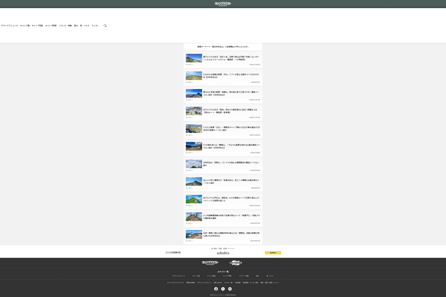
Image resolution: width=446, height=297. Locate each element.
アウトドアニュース (9, 25)
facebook (216, 288)
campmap (235, 261)
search (105, 25)
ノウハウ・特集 (65, 25)
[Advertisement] (277, 25)
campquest (210, 262)
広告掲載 (238, 283)
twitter (223, 288)
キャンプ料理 (50, 25)
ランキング (96, 25)
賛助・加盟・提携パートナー (270, 283)
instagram (230, 288)
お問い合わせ (217, 283)
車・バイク (84, 25)
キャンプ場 (25, 25)
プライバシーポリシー (204, 283)
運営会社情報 (190, 283)
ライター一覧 (228, 283)
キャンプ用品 (37, 25)
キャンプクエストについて (175, 283)
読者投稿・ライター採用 (250, 283)
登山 (76, 25)
